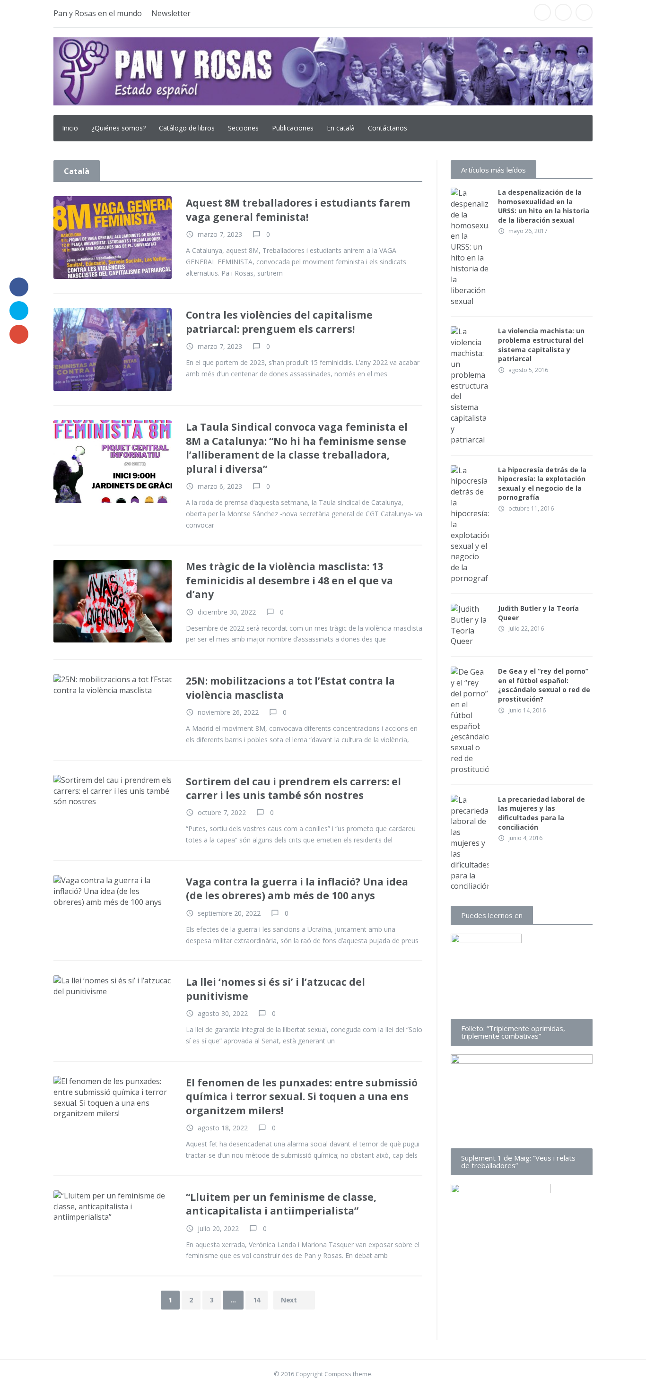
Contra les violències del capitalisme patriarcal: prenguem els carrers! (279, 321)
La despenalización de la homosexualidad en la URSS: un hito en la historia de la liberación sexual (543, 206)
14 (256, 1299)
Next (289, 1299)
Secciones (243, 127)
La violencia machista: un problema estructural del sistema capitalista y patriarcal (541, 344)
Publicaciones (293, 127)
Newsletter (171, 13)
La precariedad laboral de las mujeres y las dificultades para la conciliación (541, 813)
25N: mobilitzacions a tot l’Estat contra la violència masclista (290, 687)
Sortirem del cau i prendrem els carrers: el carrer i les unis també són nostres (293, 788)
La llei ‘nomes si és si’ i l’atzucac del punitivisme (275, 988)
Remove (149, 206)
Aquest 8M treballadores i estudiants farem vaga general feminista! (298, 209)
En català (341, 127)
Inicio (70, 127)
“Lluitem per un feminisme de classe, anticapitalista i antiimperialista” (281, 1203)
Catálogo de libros (187, 127)
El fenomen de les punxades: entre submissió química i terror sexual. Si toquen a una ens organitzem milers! (302, 1096)
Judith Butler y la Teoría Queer (538, 613)
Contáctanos (387, 127)
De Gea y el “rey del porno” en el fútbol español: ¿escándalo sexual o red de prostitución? (544, 685)
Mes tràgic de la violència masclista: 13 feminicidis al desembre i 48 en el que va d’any (289, 580)
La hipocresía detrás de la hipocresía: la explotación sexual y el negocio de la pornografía (542, 483)
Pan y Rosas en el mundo (97, 13)
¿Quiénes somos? (118, 127)
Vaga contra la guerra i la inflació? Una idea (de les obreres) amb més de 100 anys (297, 888)
